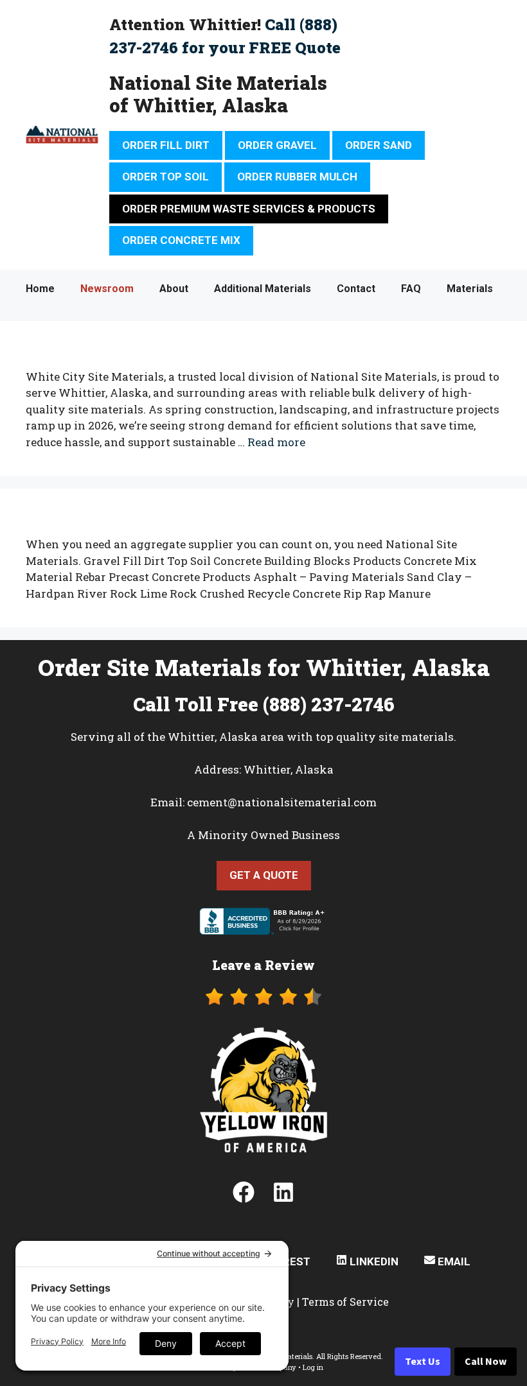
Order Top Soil (165, 176)
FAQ (411, 288)
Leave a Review (263, 965)
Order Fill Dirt (166, 145)
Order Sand (378, 145)
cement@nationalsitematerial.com (282, 802)
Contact (356, 288)
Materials (470, 288)
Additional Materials (262, 288)
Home (40, 288)
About (173, 288)
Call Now (485, 1362)
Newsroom (107, 288)
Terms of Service (345, 1301)
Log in (313, 1367)
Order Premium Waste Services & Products (248, 208)
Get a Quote (263, 875)
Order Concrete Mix (181, 240)
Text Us (422, 1362)
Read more (276, 442)
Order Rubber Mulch (297, 176)
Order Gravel (277, 145)
